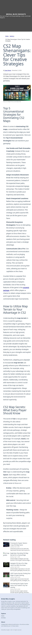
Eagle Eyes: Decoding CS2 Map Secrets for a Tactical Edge (19, 554)
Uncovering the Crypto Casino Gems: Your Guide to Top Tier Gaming (19, 585)
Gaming (12, 36)
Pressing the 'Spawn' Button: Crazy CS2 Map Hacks (18, 544)
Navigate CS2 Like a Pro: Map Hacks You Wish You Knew (18, 564)
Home (6, 36)
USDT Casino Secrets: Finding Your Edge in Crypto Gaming (20, 574)
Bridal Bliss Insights (16, 14)
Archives (3, 618)
